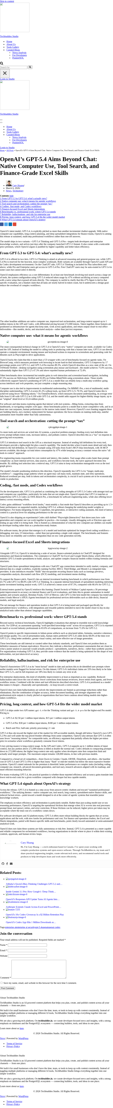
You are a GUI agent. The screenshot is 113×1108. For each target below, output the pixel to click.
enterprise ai (10, 927)
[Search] (1, 64)
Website (3, 956)
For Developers (19, 55)
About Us (11, 44)
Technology (18, 191)
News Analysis (19, 52)
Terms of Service (14, 1043)
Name (3, 945)
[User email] (11, 863)
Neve (2, 1038)
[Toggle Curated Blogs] (51, 135)
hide (12, 196)
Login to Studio (7, 79)
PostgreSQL (18, 58)
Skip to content (7, 1)
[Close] (5, 73)
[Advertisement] (56, 303)
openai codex (54, 927)
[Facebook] (7, 863)
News (8, 191)
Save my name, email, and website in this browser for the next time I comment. (40, 983)
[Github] (3, 863)
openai (45, 927)
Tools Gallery (12, 47)
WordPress (23, 1038)
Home (9, 41)
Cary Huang (18, 185)
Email (3, 950)
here (22, 1028)
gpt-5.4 (38, 927)
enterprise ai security (25, 927)
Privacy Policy (13, 1046)
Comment (5, 977)
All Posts (10, 150)
